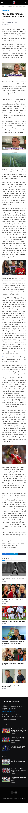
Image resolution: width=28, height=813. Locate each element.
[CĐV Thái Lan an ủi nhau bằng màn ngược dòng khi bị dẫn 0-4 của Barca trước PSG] (6, 739)
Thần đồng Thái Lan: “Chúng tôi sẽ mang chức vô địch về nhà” (18, 748)
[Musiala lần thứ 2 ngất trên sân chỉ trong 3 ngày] (14, 613)
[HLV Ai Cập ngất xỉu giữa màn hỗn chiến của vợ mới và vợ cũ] (14, 591)
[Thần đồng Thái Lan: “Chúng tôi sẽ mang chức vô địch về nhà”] (6, 748)
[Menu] (2, 2)
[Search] (26, 2)
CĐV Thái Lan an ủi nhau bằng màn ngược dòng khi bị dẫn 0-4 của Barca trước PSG (18, 739)
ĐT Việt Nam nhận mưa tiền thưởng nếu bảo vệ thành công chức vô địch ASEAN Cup (18, 730)
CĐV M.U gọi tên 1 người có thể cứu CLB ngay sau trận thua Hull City (18, 779)
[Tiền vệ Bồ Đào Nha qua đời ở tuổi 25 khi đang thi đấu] (14, 569)
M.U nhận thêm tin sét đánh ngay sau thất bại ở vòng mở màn (18, 761)
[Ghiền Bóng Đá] (14, 2)
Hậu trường (5, 10)
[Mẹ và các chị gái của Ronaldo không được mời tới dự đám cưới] (14, 654)
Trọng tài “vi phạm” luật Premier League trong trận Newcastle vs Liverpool (18, 770)
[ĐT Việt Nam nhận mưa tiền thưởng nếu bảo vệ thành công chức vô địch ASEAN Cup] (6, 730)
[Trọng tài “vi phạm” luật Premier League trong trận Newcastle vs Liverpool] (6, 770)
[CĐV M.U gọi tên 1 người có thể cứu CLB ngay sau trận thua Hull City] (6, 779)
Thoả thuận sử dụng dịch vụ (8, 711)
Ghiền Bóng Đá (9, 22)
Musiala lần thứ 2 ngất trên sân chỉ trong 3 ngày (13, 621)
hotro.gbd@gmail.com (10, 710)
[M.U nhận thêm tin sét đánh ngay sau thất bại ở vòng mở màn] (6, 762)
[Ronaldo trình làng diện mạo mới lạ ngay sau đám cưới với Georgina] (14, 676)
